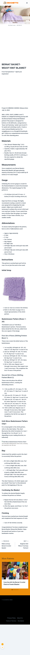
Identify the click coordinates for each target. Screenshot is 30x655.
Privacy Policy (11, 618)
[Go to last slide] (4, 575)
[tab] (13, 589)
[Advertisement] (15, 43)
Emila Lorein (12, 25)
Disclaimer (21, 621)
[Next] (26, 575)
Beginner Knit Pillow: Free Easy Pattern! (23, 545)
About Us (20, 618)
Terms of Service (11, 621)
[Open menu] (27, 3)
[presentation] (15, 570)
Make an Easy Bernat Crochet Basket (6, 545)
